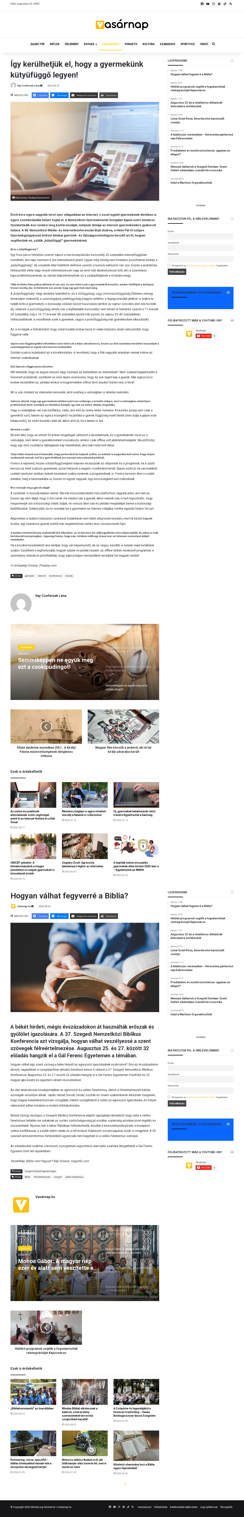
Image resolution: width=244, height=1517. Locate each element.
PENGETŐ (131, 44)
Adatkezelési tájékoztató (183, 1507)
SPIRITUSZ (188, 44)
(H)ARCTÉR (37, 44)
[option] (84, 662)
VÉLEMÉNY (72, 44)
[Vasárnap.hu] (122, 25)
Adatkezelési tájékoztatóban (201, 265)
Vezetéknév (173, 242)
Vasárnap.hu (64, 1507)
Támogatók (226, 1507)
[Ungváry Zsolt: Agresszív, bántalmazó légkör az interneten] (85, 846)
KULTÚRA (149, 44)
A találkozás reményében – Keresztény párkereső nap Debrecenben (53, 663)
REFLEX (54, 44)
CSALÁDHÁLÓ (110, 44)
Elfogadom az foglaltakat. (200, 265)
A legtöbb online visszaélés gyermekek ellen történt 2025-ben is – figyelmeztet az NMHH (136, 866)
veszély (69, 576)
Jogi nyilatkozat (209, 1507)
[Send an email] (41, 85)
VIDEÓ (204, 44)
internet (42, 576)
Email (171, 231)
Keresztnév (173, 254)
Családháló (26, 647)
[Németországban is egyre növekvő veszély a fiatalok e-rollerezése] (85, 795)
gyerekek (29, 576)
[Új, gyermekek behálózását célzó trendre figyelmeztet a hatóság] (136, 795)
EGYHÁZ (89, 44)
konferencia (55, 576)
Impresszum (145, 1507)
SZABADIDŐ (167, 44)
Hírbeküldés (160, 1507)
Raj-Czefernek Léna (28, 85)
